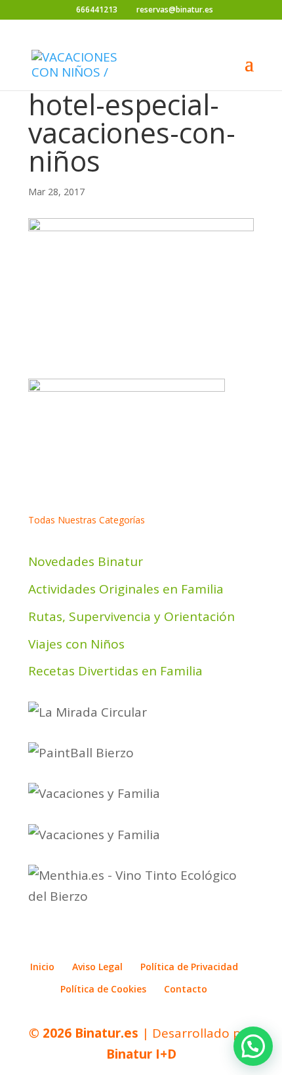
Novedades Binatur (85, 561)
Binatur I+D (141, 1054)
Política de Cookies (103, 989)
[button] (253, 1046)
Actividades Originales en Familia (126, 588)
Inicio (42, 966)
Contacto (185, 989)
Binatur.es (106, 1033)
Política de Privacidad (189, 966)
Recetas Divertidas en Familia (115, 670)
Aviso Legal (97, 966)
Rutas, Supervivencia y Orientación (131, 616)
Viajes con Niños (76, 643)
